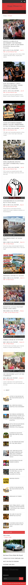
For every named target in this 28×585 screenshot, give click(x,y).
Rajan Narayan (11, 243)
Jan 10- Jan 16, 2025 (7, 378)
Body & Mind (18, 583)
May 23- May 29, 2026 (8, 205)
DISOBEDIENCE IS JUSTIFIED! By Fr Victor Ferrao (13, 201)
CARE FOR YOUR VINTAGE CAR (13, 558)
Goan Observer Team (12, 51)
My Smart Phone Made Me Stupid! (13, 555)
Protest (16, 50)
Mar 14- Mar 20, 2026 (8, 278)
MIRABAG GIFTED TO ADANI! (13, 276)
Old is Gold (6, 535)
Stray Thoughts (8, 583)
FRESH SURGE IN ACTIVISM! (13, 340)
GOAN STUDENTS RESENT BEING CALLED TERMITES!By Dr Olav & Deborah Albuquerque (14, 124)
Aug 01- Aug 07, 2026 (8, 50)
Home (5, 16)
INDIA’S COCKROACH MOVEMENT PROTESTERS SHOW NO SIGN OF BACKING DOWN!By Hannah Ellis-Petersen (13, 44)
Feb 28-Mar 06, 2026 (8, 311)
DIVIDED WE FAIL (9, 564)
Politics (4, 583)
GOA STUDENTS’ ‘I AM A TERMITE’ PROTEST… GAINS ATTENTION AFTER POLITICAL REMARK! (12, 86)
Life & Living (13, 583)
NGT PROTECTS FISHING (11, 561)
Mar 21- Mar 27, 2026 (8, 242)
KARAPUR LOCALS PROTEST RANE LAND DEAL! (13, 307)
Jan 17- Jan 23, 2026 (8, 342)
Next (7, 390)
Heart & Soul (23, 583)
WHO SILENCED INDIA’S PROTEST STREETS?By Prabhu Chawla (13, 163)
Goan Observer (14, 6)
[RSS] (21, 1)
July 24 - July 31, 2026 (8, 91)
